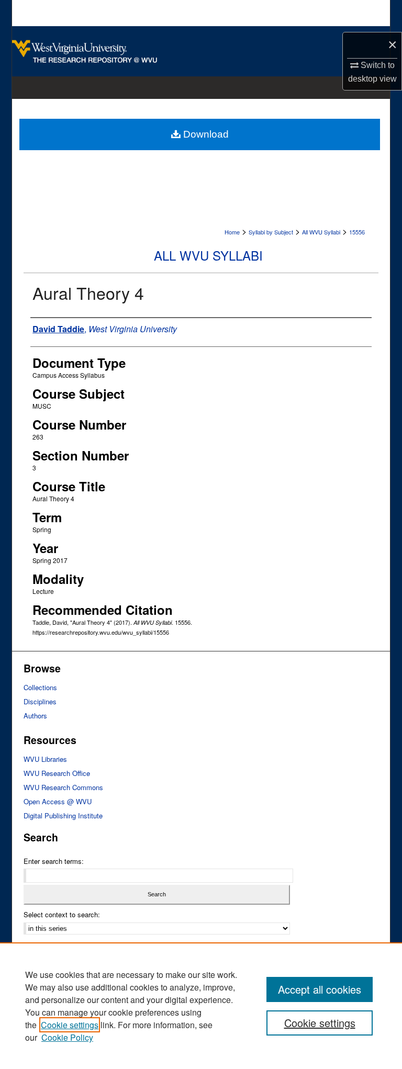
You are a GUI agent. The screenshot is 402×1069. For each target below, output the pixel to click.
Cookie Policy (67, 1037)
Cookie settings (69, 1025)
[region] (201, 1005)
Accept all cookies (319, 989)
